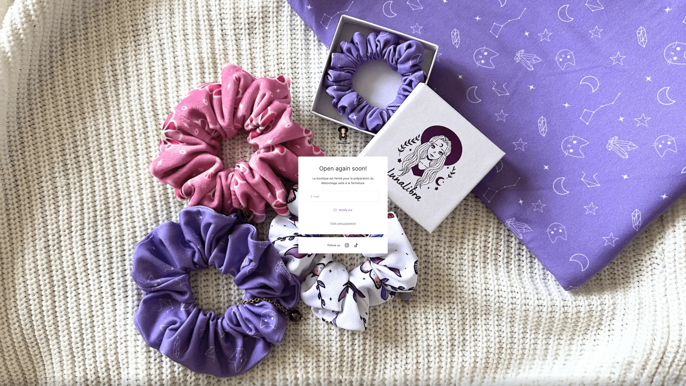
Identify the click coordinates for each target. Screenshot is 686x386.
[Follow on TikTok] (356, 245)
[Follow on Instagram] (346, 245)
